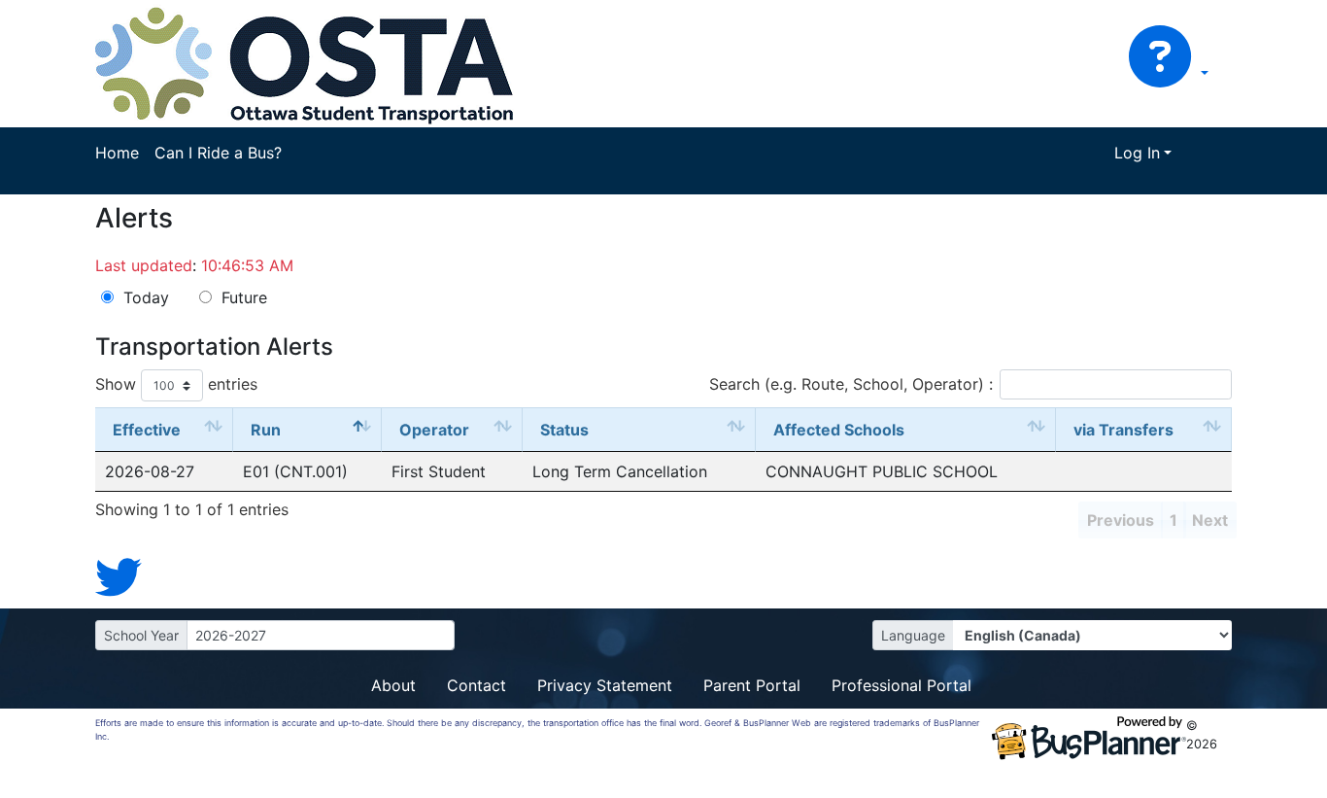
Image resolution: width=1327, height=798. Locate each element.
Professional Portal (901, 685)
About (393, 685)
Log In (1137, 152)
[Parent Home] (304, 62)
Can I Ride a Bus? (218, 152)
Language (913, 635)
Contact (476, 685)
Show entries (176, 384)
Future (244, 297)
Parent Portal (751, 685)
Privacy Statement (604, 685)
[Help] (1168, 74)
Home (117, 152)
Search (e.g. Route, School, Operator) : (851, 384)
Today (146, 297)
